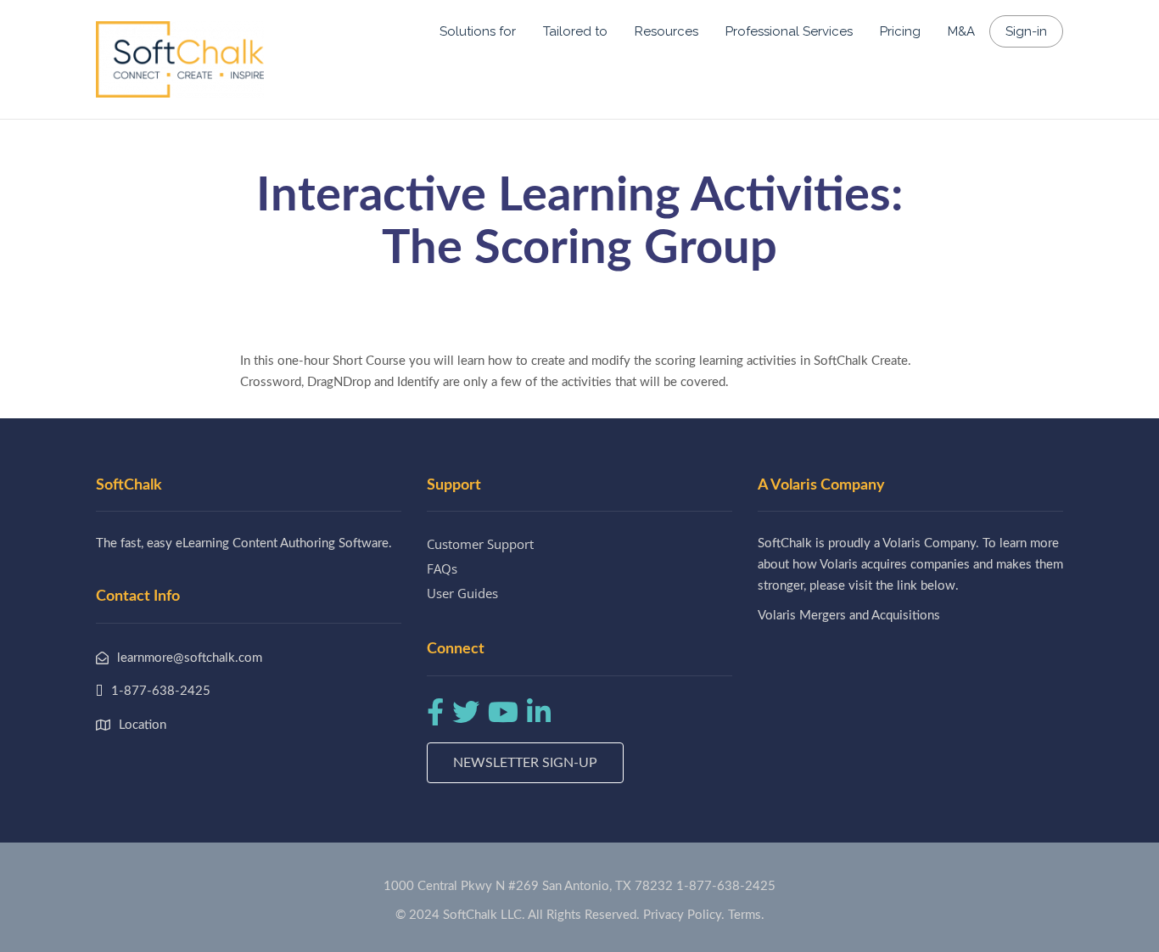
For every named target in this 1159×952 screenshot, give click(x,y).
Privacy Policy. (684, 915)
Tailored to (575, 31)
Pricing (900, 31)
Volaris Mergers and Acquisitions (849, 615)
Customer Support (480, 543)
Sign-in (1026, 31)
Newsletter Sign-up (525, 763)
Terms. (746, 915)
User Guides (462, 593)
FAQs (442, 568)
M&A (961, 31)
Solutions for (478, 31)
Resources (666, 31)
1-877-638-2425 (725, 886)
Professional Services (789, 31)
